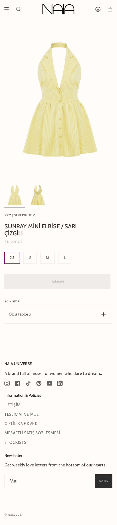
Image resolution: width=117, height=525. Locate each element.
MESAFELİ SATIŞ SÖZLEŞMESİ (32, 433)
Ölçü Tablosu (20, 314)
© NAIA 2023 (13, 515)
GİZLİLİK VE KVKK (21, 424)
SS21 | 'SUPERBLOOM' (20, 215)
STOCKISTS (15, 442)
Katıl (103, 480)
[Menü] (8, 9)
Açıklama (11, 301)
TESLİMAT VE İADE (21, 414)
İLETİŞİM (12, 405)
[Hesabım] (98, 9)
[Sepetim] (110, 9)
